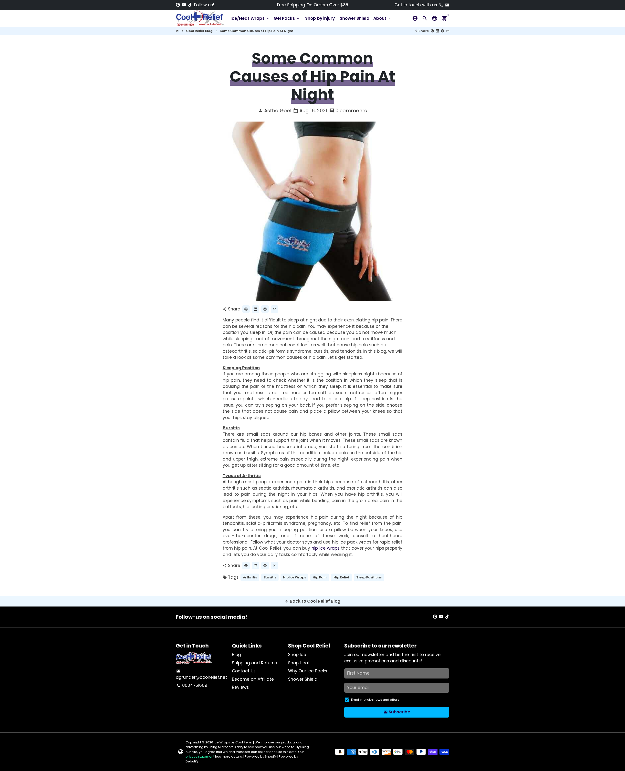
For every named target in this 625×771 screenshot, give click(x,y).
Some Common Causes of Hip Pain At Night (256, 31)
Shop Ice (297, 655)
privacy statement (200, 756)
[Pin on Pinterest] (432, 31)
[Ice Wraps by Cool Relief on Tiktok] (190, 5)
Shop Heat (299, 663)
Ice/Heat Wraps (250, 18)
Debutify (192, 761)
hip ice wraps (326, 548)
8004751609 (191, 685)
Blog (236, 655)
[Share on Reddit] (442, 31)
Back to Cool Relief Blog (312, 601)
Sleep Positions (369, 577)
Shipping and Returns (254, 663)
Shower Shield (354, 18)
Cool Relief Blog (199, 31)
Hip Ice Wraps (294, 577)
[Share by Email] (447, 31)
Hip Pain (320, 577)
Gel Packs (287, 18)
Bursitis (270, 577)
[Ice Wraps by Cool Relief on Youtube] (184, 5)
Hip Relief (341, 577)
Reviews (240, 687)
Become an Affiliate (253, 679)
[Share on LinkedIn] (437, 31)
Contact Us (244, 671)
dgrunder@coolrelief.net (201, 674)
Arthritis (250, 577)
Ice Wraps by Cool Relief (233, 742)
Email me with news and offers (375, 699)
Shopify (271, 756)
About (382, 18)
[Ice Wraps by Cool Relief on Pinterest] (178, 5)
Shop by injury (320, 18)
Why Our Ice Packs (307, 671)
